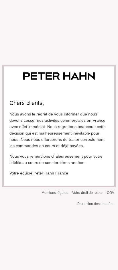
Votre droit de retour (87, 193)
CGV (110, 193)
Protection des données (95, 204)
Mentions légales (55, 193)
